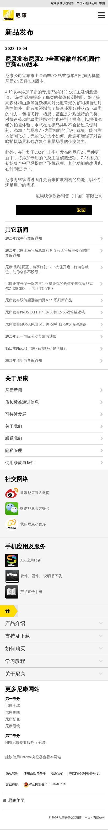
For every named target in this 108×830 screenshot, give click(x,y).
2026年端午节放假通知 (23, 238)
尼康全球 (12, 706)
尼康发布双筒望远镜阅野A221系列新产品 (38, 300)
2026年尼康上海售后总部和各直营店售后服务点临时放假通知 (47, 253)
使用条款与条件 (35, 773)
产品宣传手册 (31, 592)
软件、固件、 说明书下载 (41, 576)
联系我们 (57, 773)
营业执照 (12, 784)
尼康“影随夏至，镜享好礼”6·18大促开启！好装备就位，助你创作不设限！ (47, 269)
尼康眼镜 (12, 726)
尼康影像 (12, 719)
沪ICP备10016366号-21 (84, 773)
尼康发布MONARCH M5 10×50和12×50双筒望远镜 (45, 324)
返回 (81, 210)
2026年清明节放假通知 (23, 361)
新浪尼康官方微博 (35, 493)
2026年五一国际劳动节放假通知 (31, 336)
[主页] (6, 611)
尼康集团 (12, 712)
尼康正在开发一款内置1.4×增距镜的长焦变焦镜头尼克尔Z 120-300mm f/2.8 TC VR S (49, 286)
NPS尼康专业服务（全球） (27, 743)
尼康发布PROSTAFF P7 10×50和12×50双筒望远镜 (45, 312)
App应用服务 (30, 560)
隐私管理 (12, 773)
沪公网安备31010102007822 (48, 784)
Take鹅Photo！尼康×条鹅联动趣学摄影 (36, 348)
